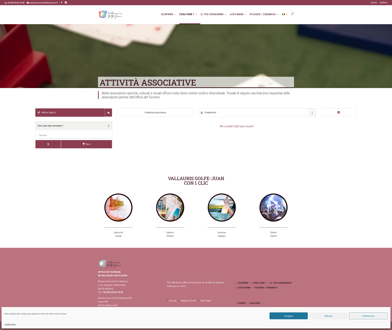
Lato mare (236, 14)
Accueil (172, 300)
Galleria (383, 3)
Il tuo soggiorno (212, 14)
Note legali (205, 300)
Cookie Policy (10, 324)
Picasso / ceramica (263, 14)
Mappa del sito (188, 300)
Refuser (328, 315)
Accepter (288, 315)
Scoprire (167, 14)
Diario (374, 3)
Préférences (368, 315)
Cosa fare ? (186, 14)
